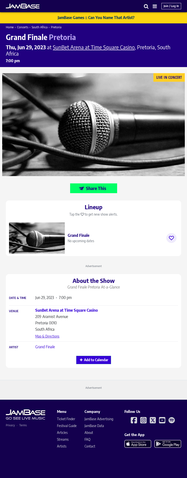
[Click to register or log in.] (171, 238)
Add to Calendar (96, 360)
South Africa (39, 27)
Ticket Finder (66, 419)
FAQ (87, 439)
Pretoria (56, 27)
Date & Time (17, 298)
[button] (146, 6)
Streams (63, 439)
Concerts (22, 27)
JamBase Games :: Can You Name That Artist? (96, 17)
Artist (13, 347)
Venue (14, 311)
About (88, 432)
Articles (62, 432)
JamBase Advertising (98, 419)
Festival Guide (67, 426)
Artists (61, 446)
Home (10, 27)
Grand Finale (45, 346)
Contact (89, 446)
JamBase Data (94, 426)
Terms (23, 425)
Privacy (10, 425)
